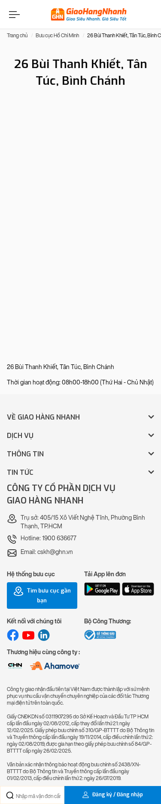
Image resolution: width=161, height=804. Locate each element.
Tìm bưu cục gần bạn (48, 595)
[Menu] (13, 14)
